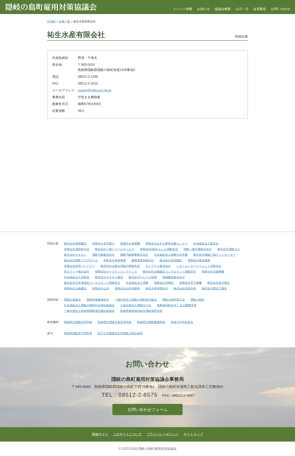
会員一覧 (242, 9)
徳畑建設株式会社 (173, 277)
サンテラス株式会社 (158, 266)
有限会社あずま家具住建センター (166, 243)
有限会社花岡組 (164, 282)
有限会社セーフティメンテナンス (116, 271)
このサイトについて (127, 434)
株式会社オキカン (75, 254)
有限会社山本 (100, 288)
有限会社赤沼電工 (103, 243)
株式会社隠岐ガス (228, 249)
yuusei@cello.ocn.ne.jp (94, 90)
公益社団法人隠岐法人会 (135, 305)
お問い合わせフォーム (147, 409)
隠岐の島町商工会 (173, 299)
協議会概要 (223, 9)
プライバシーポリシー (163, 434)
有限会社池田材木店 (76, 249)
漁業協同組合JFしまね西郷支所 (176, 305)
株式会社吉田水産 (185, 288)
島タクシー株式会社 (76, 271)
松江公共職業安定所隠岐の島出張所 (120, 333)
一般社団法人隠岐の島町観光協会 (136, 299)
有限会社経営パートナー (79, 266)
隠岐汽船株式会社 (103, 254)
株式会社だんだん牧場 (143, 277)
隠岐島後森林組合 (97, 299)
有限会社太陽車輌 (213, 271)
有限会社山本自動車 (127, 288)
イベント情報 (182, 9)
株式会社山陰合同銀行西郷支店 (120, 266)
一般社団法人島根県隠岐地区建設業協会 (89, 310)
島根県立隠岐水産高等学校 (114, 322)
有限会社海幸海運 (114, 260)
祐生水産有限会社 (156, 288)
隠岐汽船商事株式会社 (134, 254)
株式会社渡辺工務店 (214, 288)
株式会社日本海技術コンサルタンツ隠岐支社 (92, 282)
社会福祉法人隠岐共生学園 (171, 254)
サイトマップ (193, 434)
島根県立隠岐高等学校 (78, 322)
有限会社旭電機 (130, 243)
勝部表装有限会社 (142, 260)
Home (51, 21)
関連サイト (100, 434)
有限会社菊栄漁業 (199, 260)
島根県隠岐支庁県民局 (78, 333)
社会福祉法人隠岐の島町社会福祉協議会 (89, 305)
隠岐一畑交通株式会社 (198, 249)
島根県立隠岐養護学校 (151, 322)
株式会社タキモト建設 (109, 277)
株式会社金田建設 (171, 260)
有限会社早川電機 (190, 282)
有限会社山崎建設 (75, 288)
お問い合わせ (280, 9)
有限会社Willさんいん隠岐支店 (159, 249)
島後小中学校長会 (182, 322)
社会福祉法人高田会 (76, 277)
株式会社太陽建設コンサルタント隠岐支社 (169, 271)
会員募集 (259, 9)
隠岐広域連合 (72, 299)
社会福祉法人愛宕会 (206, 243)
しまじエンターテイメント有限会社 (198, 266)
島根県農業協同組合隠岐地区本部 (141, 310)
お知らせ (203, 9)
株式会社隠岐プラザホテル (81, 260)
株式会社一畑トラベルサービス (114, 249)
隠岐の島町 (197, 299)
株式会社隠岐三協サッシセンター (214, 254)
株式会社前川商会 (218, 282)
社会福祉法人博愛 (137, 282)
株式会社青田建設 (75, 243)
